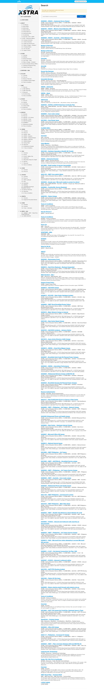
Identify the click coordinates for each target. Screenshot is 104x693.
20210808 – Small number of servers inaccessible (56, 165)
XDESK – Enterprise (26, 136)
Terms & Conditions (26, 82)
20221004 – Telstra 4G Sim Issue (50, 578)
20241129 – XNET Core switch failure (52, 174)
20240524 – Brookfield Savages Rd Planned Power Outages (59, 383)
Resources (24, 92)
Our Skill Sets (25, 35)
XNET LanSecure (26, 179)
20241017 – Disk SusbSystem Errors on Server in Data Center (59, 399)
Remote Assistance (26, 58)
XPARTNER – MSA (25, 70)
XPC (23, 181)
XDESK (22, 129)
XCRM (22, 203)
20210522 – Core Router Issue (50, 120)
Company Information (27, 40)
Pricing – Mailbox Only (27, 156)
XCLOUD (22, 73)
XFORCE (23, 174)
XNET (22, 85)
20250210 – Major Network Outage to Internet (54, 312)
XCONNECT (24, 122)
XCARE (22, 53)
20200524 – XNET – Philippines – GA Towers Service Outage (59, 533)
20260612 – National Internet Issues (51, 443)
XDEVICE (22, 112)
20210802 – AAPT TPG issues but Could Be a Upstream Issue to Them (62, 610)
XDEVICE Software (26, 121)
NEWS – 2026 (24, 211)
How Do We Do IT (26, 31)
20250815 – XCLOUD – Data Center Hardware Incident (57, 295)
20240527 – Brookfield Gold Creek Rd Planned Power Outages (59, 357)
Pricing (24, 154)
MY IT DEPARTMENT (25, 16)
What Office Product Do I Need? (29, 159)
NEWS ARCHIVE (26, 216)
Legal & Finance (25, 50)
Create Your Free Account (27, 43)
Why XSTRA (25, 26)
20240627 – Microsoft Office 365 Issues (53, 434)
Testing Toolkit (25, 105)
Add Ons (24, 161)
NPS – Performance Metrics (28, 38)
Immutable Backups (47, 79)
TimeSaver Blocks (26, 47)
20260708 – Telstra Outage (49, 196)
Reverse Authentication (48, 392)
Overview (24, 55)
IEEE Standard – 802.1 (47, 275)
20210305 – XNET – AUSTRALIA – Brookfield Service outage (59, 461)
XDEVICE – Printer (26, 119)
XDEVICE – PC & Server (27, 117)
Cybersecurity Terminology (49, 651)
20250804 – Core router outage (50, 114)
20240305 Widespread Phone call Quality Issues (55, 416)
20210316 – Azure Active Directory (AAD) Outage (55, 339)
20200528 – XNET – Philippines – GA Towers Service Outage (59, 470)
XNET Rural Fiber (25, 90)
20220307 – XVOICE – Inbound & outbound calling (56, 560)
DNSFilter (24, 185)
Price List (24, 77)
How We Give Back (26, 33)
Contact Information (26, 41)
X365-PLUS (25, 158)
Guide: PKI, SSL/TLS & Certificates (51, 659)
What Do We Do (25, 30)
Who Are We (24, 28)
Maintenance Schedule (27, 124)
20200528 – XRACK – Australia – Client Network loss (57, 38)
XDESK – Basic (25, 134)
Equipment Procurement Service (29, 199)
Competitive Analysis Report (28, 80)
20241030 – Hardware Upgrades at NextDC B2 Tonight (57, 151)
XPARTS (23, 196)
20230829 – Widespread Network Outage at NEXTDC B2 (57, 374)
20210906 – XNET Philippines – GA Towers (54, 452)
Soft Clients (24, 104)
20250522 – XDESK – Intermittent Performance (55, 366)
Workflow (24, 57)
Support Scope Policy (26, 67)
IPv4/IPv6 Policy (25, 94)
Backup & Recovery (26, 78)
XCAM (22, 168)
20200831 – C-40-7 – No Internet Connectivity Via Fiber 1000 (59, 551)
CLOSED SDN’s (45, 128)
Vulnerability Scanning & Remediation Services (27, 187)
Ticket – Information (26, 208)
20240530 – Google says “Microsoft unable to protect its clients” (60, 182)
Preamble (24, 204)
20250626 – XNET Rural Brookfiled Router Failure (56, 304)
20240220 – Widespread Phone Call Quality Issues (56, 486)
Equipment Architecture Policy (28, 65)
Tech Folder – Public (26, 60)
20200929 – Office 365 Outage (50, 627)
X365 (22, 151)
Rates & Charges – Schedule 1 (28, 45)
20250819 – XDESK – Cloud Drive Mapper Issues (55, 348)
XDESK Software (26, 141)
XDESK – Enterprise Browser (28, 137)
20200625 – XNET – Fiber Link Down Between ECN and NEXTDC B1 (61, 644)
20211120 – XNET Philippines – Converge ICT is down (57, 495)
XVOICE (22, 99)
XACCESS (24, 183)
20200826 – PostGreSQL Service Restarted (54, 187)
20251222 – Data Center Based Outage (52, 321)
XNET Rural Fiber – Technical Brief (51, 675)
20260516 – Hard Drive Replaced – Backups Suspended (57, 267)
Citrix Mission (45, 143)
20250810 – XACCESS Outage (50, 288)
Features (24, 102)
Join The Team (25, 48)
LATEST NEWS (24, 20)
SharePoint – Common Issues (50, 619)
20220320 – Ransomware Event (50, 259)
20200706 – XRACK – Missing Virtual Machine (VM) (56, 29)
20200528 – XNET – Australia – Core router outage (56, 478)
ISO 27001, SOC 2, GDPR (27, 36)
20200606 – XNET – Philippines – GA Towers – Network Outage (60, 407)
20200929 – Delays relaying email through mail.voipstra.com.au (60, 587)
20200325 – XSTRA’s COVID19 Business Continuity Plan (58, 105)
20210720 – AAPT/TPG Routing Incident (53, 569)
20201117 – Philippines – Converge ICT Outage (55, 635)
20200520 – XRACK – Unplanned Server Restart (55, 21)
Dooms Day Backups (47, 71)
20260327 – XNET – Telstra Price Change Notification (29, 213)
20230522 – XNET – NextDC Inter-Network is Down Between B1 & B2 (61, 513)
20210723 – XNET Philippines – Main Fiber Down (55, 504)
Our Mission (24, 24)
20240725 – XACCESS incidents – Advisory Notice (56, 330)
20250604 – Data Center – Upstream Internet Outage (56, 425)
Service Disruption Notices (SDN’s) (29, 63)
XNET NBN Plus (25, 88)
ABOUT (22, 23)
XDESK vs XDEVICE (27, 139)
